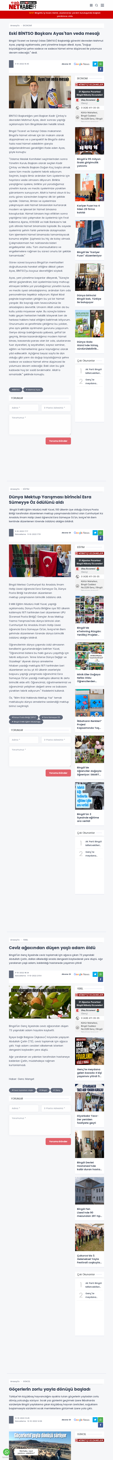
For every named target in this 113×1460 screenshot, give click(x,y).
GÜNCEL (26, 1381)
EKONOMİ (27, 25)
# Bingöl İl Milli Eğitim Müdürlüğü (26, 721)
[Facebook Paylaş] (100, 69)
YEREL (25, 939)
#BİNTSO (16, 389)
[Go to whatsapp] (6, 1452)
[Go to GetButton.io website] (6, 1457)
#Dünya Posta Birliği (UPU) (24, 717)
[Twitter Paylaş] (95, 64)
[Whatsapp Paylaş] (100, 64)
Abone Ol (66, 64)
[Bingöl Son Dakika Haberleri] (23, 5)
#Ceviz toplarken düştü (22, 1090)
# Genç (56, 1090)
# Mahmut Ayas (33, 389)
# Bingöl (43, 1090)
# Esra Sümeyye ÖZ (51, 717)
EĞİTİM (26, 489)
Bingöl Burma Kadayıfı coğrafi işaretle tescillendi (64, 13)
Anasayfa (14, 25)
